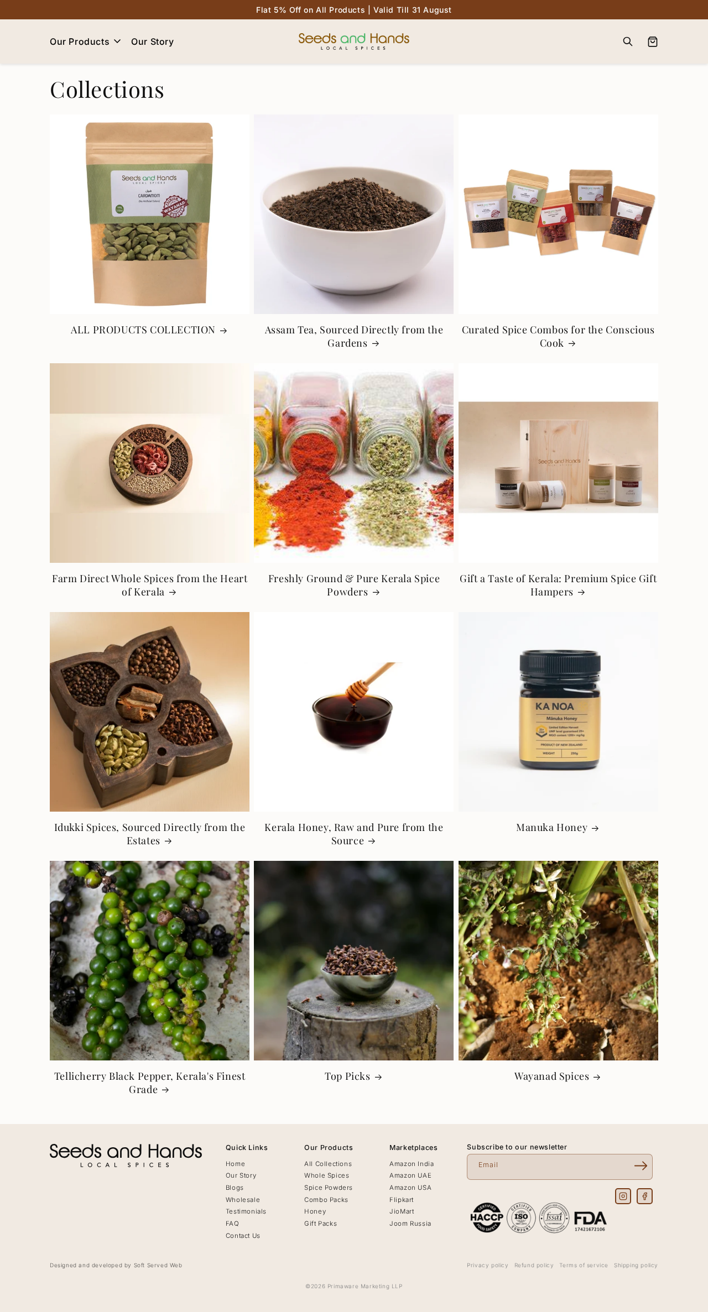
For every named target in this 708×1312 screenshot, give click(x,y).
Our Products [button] (80, 41)
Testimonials (246, 1211)
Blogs (235, 1187)
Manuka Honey (551, 827)
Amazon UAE (410, 1175)
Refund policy (534, 1265)
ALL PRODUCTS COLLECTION (143, 329)
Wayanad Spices (551, 1076)
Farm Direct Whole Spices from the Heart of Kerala (149, 585)
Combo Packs (326, 1200)
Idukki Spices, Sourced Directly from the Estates (150, 833)
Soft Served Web (158, 1265)
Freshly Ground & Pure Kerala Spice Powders (354, 585)
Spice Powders (328, 1187)
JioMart (401, 1211)
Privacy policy (487, 1265)
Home (235, 1164)
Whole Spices (326, 1175)
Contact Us (243, 1236)
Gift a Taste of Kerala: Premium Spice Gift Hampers (558, 585)
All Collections (328, 1164)
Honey (315, 1211)
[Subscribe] (640, 1166)
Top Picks (347, 1076)
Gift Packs (320, 1223)
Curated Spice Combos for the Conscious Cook (558, 336)
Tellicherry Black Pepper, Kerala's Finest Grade (150, 1082)
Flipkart (401, 1200)
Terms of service (583, 1265)
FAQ (233, 1223)
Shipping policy (636, 1265)
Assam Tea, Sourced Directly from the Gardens (354, 336)
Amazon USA (410, 1187)
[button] (627, 41)
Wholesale (243, 1200)
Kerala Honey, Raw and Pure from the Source (353, 833)
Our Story (152, 41)
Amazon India (411, 1164)
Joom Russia (410, 1223)
